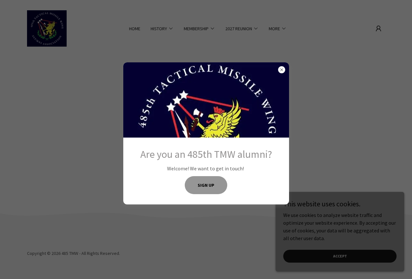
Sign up (206, 185)
